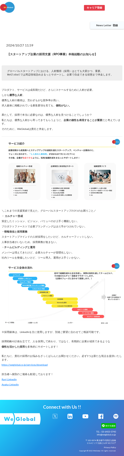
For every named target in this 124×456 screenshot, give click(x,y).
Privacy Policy (110, 447)
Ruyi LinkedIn (9, 379)
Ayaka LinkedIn (10, 384)
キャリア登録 (94, 7)
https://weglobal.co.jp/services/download (25, 364)
